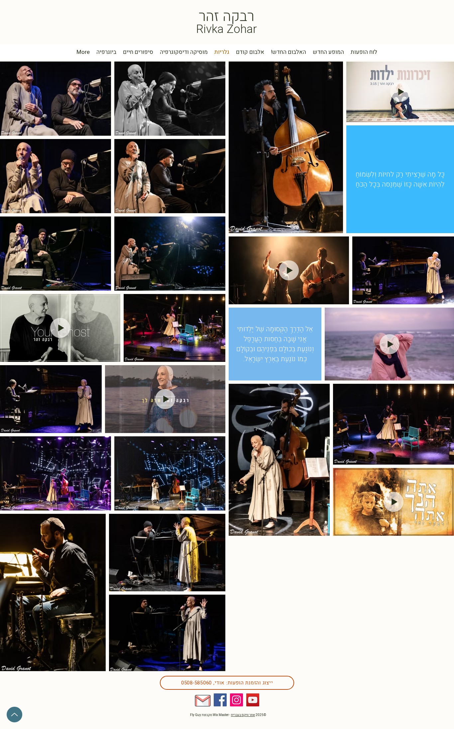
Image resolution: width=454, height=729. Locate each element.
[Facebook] (220, 699)
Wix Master (221, 715)
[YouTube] (252, 699)
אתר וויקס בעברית (243, 715)
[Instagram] (236, 699)
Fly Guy (196, 715)
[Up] (14, 714)
